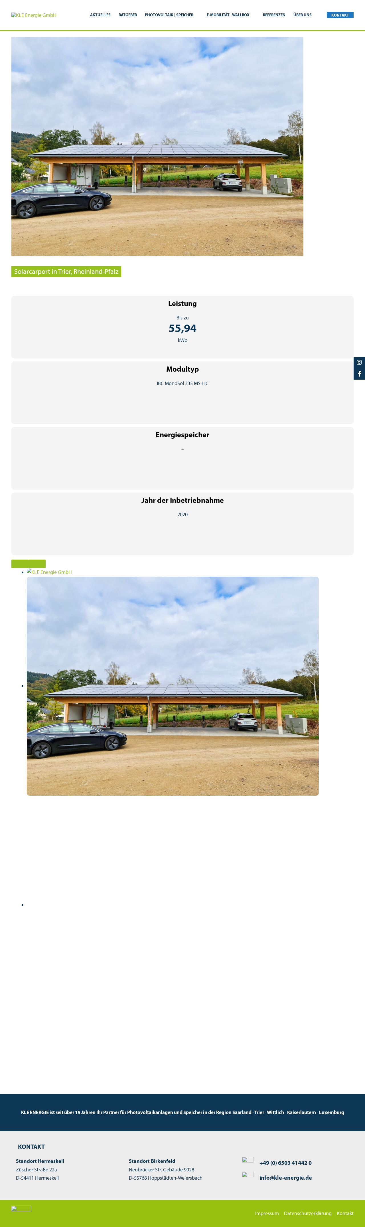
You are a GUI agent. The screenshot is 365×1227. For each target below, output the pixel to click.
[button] (196, 15)
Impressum (267, 1213)
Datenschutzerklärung (308, 1213)
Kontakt (345, 1213)
